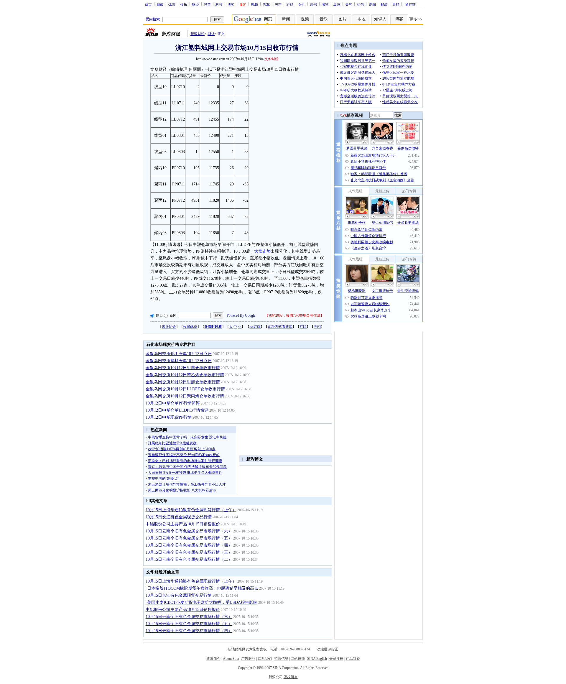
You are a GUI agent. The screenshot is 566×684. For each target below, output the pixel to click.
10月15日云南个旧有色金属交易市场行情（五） (189, 538)
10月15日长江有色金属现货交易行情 (179, 517)
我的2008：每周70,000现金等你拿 (294, 315)
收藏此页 (190, 327)
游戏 (289, 4)
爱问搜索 (153, 19)
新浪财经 (197, 34)
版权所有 (291, 677)
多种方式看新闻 (280, 327)
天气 (348, 4)
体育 (171, 4)
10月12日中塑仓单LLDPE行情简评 (177, 410)
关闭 (317, 327)
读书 (313, 4)
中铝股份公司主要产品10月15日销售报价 (183, 524)
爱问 (372, 4)
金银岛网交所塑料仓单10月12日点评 (179, 361)
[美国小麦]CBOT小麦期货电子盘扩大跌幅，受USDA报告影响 (201, 602)
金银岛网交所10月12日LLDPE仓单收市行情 (185, 389)
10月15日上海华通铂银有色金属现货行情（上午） (191, 510)
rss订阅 (255, 327)
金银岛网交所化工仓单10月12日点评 (179, 353)
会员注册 (336, 659)
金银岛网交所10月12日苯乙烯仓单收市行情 (185, 375)
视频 (254, 4)
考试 (325, 4)
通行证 (410, 4)
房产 (278, 4)
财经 (195, 4)
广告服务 (248, 659)
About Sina (231, 659)
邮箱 (384, 4)
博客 (230, 4)
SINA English (317, 659)
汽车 (266, 4)
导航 (395, 4)
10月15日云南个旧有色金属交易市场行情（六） (189, 531)
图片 (342, 19)
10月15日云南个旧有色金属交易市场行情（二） (189, 559)
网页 (159, 315)
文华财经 (271, 59)
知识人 (380, 19)
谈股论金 (169, 327)
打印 (303, 327)
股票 (207, 4)
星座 (336, 4)
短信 (360, 4)
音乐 (324, 19)
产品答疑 (353, 659)
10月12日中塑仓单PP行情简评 (173, 403)
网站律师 (298, 659)
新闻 (160, 4)
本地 (361, 19)
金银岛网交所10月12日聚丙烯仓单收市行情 (185, 396)
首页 (148, 4)
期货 (211, 34)
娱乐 (183, 4)
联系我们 (265, 659)
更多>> (415, 19)
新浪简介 (213, 659)
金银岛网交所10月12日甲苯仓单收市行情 (183, 368)
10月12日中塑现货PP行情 (169, 417)
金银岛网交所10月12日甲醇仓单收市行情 (183, 382)
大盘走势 (262, 251)
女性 (301, 4)
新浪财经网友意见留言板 (247, 649)
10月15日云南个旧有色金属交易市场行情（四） (189, 545)
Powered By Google (241, 315)
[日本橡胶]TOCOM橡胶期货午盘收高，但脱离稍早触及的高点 (202, 588)
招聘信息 (281, 659)
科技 (219, 4)
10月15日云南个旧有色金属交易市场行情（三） (189, 552)
